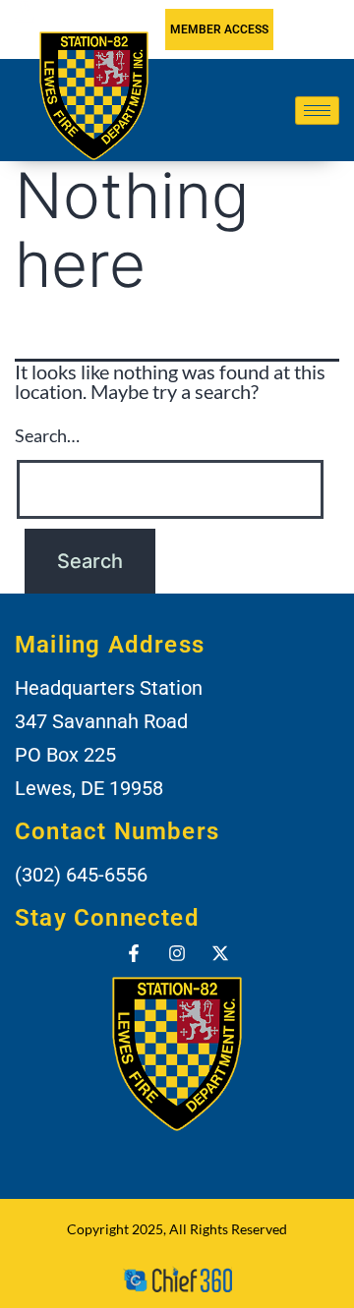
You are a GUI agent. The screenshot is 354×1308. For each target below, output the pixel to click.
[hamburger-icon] (317, 110)
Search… (47, 435)
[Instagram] (177, 953)
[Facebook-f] (134, 953)
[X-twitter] (220, 953)
